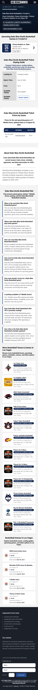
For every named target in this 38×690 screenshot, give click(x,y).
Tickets (34, 44)
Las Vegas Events (6, 7)
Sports (15, 7)
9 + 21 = (4, 675)
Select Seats (23, 97)
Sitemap (16, 686)
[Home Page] (19, 2)
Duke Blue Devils (20, 135)
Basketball (21, 7)
